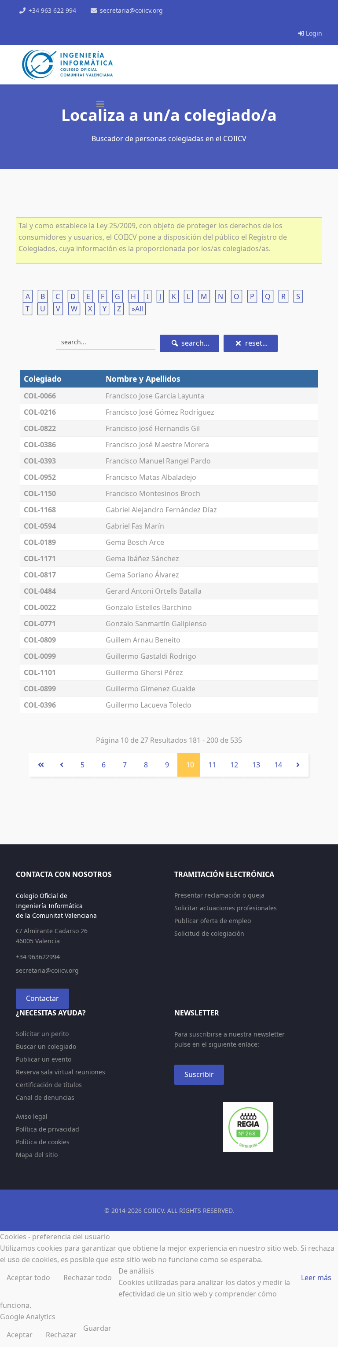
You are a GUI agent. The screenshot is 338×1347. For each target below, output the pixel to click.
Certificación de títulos (49, 1085)
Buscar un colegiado (46, 1046)
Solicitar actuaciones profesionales (225, 908)
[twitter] (30, 21)
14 (278, 765)
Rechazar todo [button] (87, 1277)
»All (137, 309)
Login (313, 33)
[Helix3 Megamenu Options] (100, 104)
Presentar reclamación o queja (219, 895)
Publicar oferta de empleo (212, 920)
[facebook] (19, 21)
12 (234, 765)
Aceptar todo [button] (28, 1277)
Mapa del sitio (37, 1154)
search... (194, 343)
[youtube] (42, 21)
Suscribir (199, 1074)
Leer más (316, 1277)
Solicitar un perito (42, 1033)
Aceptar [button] (20, 1335)
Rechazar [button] (61, 1335)
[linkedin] (53, 21)
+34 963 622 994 (52, 10)
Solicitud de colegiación (209, 933)
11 (212, 765)
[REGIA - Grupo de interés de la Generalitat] (248, 1127)
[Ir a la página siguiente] (298, 765)
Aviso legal (32, 1116)
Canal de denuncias (45, 1097)
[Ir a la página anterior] (61, 765)
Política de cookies (43, 1142)
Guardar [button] (97, 1328)
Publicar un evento (43, 1059)
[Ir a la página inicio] (40, 765)
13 (256, 765)
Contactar (42, 998)
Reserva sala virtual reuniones (60, 1072)
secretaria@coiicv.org (131, 10)
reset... (255, 343)
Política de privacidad (47, 1129)
